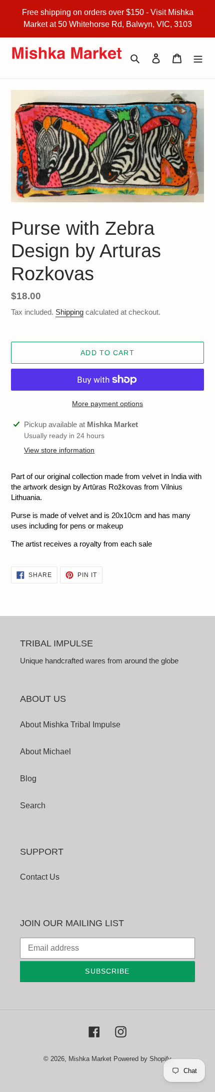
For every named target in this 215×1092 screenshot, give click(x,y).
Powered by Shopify (143, 1059)
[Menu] (198, 58)
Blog (28, 778)
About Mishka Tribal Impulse (70, 724)
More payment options (107, 404)
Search (33, 805)
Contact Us (40, 877)
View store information (59, 450)
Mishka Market (90, 1059)
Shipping (70, 312)
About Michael (45, 751)
